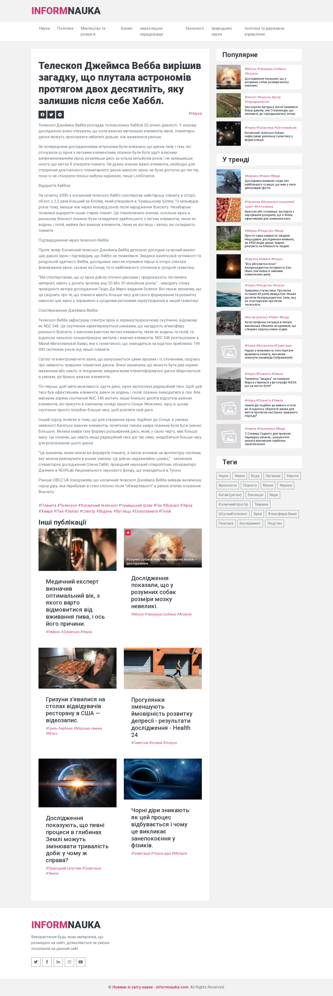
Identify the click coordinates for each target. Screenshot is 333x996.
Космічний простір (233, 504)
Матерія (180, 853)
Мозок (139, 614)
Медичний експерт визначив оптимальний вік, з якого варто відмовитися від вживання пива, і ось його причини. (75, 602)
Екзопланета (146, 511)
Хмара (47, 511)
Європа (252, 259)
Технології (194, 28)
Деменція (71, 632)
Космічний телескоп (99, 505)
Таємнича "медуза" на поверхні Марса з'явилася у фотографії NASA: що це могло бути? (271, 382)
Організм (253, 202)
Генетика (226, 523)
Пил (60, 511)
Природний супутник (64, 868)
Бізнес (127, 28)
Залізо (73, 511)
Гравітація (93, 868)
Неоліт (252, 97)
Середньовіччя (258, 102)
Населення (267, 428)
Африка (252, 176)
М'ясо (53, 733)
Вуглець (123, 511)
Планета (48, 505)
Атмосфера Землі (282, 514)
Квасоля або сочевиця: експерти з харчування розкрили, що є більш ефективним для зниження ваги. (269, 215)
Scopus (171, 743)
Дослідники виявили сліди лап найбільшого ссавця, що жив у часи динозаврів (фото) (270, 184)
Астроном (266, 345)
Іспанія (156, 743)
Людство (266, 231)
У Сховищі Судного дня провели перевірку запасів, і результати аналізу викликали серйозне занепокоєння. (268, 439)
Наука (44, 28)
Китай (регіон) (257, 317)
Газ (159, 505)
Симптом (141, 743)
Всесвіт (172, 505)
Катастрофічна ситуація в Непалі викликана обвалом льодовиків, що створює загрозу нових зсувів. (270, 326)
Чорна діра (162, 853)
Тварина (261, 504)
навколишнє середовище (151, 31)
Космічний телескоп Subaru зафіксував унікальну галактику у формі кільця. (269, 136)
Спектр (88, 511)
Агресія (185, 614)
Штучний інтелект (233, 514)
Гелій (166, 511)
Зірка (187, 505)
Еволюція (255, 495)
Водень (105, 511)
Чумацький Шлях (137, 505)
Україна (286, 485)
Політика (65, 28)
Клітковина (264, 206)
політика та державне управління (264, 31)
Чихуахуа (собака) (161, 614)
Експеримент (250, 523)
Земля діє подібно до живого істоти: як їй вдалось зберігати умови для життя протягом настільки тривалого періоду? (271, 411)
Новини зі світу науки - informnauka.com (150, 987)
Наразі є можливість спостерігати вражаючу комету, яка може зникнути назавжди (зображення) (269, 354)
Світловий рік (286, 127)
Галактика (266, 127)
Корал (278, 259)
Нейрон (54, 632)
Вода (285, 317)
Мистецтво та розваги (93, 31)
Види (276, 176)
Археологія (228, 485)
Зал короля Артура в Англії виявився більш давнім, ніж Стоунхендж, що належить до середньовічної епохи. (271, 110)
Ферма (252, 231)
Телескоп (68, 505)
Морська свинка (89, 728)
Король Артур (270, 97)
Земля (53, 873)
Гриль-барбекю (60, 728)
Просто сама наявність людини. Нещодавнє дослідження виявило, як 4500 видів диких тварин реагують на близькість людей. (269, 241)
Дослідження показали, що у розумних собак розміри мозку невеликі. (153, 592)
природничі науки (221, 31)
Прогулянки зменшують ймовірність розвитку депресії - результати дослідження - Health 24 (162, 717)
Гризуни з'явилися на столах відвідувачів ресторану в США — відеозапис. (75, 710)
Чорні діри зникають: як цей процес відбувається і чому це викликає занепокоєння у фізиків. (160, 828)
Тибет (274, 317)
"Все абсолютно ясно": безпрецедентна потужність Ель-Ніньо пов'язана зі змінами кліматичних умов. (268, 269)
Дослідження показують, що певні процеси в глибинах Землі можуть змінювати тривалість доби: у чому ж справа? (77, 839)
